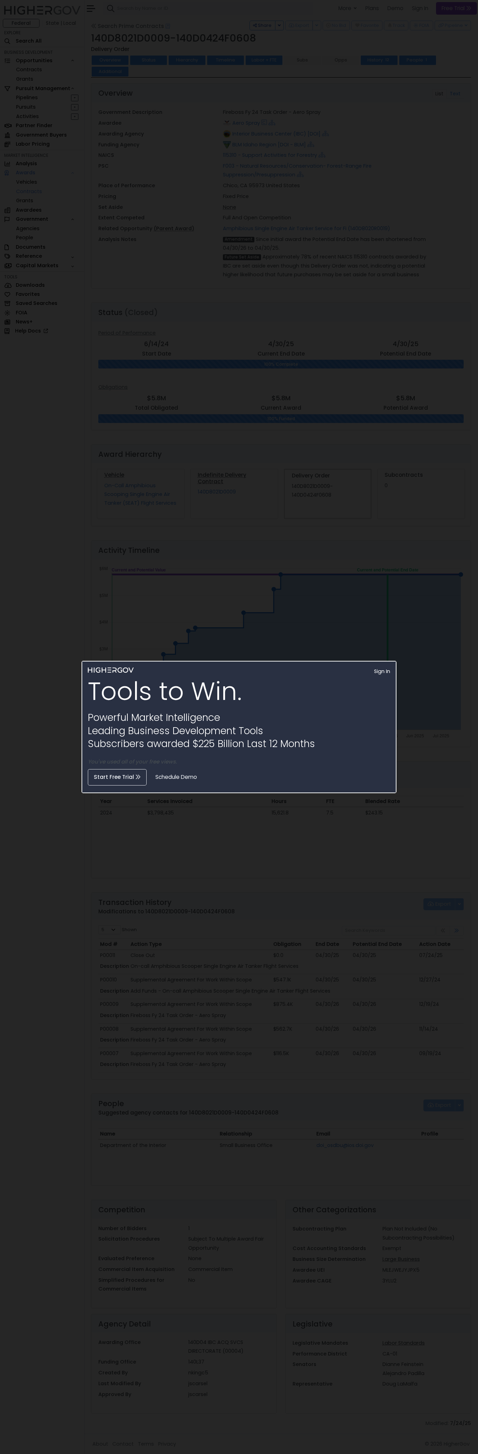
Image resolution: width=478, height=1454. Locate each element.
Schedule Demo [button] (176, 777)
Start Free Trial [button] (114, 777)
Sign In (382, 671)
